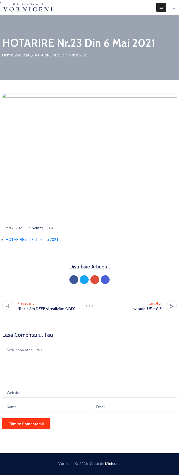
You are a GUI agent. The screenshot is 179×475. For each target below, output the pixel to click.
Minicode (113, 463)
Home (7, 55)
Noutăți (23, 55)
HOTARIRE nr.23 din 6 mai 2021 (32, 239)
